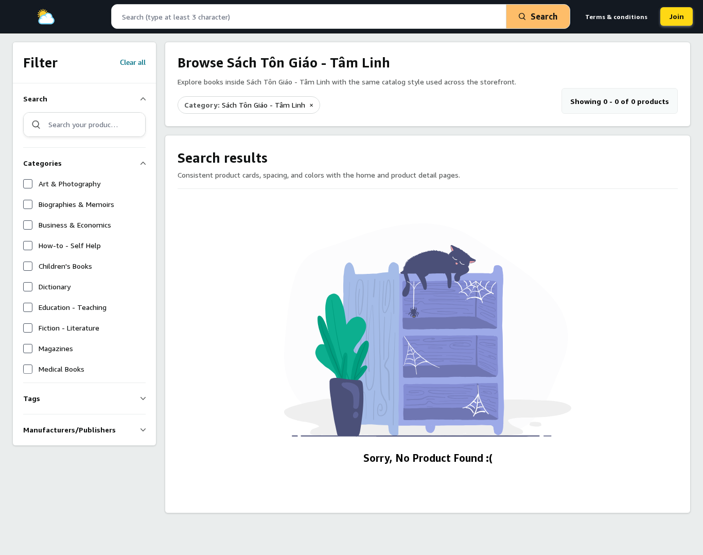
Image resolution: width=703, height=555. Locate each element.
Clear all (133, 62)
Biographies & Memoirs (76, 204)
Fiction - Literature (69, 327)
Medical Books (61, 369)
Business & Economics (75, 224)
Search (544, 16)
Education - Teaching (73, 307)
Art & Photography (69, 183)
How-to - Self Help (70, 245)
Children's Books (65, 266)
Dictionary (55, 286)
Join (676, 16)
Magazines (56, 348)
